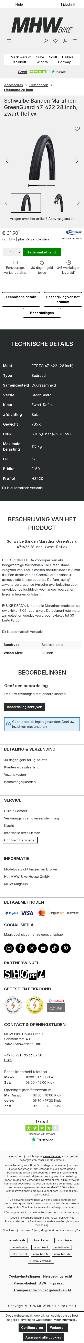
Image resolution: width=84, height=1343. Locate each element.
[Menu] (9, 41)
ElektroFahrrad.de (41, 1261)
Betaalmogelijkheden (20, 782)
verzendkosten (52, 1156)
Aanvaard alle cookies (43, 1337)
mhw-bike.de (17, 1240)
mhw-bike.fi (40, 1254)
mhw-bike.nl (19, 1254)
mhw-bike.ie (62, 1247)
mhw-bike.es (65, 1240)
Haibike (67, 57)
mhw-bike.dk (62, 1254)
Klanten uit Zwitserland (21, 767)
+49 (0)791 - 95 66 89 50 (23, 1055)
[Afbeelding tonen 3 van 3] (50, 185)
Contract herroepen (20, 840)
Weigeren (57, 1328)
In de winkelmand (42, 252)
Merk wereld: (21, 57)
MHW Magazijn (16, 884)
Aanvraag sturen (61, 219)
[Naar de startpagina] (42, 25)
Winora (42, 62)
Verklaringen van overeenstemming (31, 818)
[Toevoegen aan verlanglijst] (77, 128)
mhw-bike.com (41, 1240)
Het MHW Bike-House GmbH (27, 877)
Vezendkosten (15, 775)
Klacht (9, 826)
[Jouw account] (65, 41)
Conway (64, 62)
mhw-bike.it (41, 1247)
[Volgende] (77, 160)
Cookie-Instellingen (24, 1276)
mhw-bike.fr (19, 1247)
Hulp (19, 4)
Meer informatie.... (65, 1319)
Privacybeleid (25, 1283)
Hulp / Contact (15, 811)
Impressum (58, 1283)
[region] (42, 173)
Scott (53, 57)
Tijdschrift (67, 4)
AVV (42, 1283)
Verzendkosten (37, 239)
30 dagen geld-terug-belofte (25, 760)
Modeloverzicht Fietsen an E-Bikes (31, 869)
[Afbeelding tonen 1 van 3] (33, 185)
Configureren (32, 1328)
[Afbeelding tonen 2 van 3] (42, 185)
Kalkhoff (19, 62)
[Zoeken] (46, 41)
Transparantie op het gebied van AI (42, 1290)
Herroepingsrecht (57, 1276)
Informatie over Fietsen (22, 833)
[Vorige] (7, 160)
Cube (40, 57)
